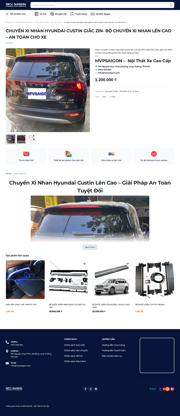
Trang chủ (9, 22)
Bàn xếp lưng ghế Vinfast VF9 (21, 304)
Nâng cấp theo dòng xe (24, 22)
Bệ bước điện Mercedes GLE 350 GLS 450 (67, 306)
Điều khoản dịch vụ (112, 356)
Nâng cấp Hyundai (42, 22)
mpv (104, 97)
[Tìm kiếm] (171, 5)
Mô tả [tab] (8, 173)
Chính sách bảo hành (75, 361)
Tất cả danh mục (18, 14)
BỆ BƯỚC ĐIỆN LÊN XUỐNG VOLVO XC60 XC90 (111, 306)
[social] (85, 389)
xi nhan (113, 97)
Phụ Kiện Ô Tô (125, 91)
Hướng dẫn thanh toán (114, 350)
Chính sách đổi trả (73, 356)
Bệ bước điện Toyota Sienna (150, 304)
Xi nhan (135, 91)
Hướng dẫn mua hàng (113, 345)
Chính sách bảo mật (74, 345)
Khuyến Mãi (61, 14)
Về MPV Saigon (103, 14)
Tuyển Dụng (81, 14)
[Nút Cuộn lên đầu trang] (174, 410)
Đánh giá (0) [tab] (20, 173)
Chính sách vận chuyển (76, 350)
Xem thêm (90, 247)
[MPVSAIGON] (16, 5)
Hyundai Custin (56, 22)
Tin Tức (43, 14)
